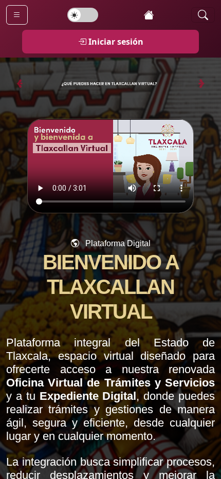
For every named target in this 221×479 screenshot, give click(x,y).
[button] (110, 83)
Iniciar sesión (115, 41)
